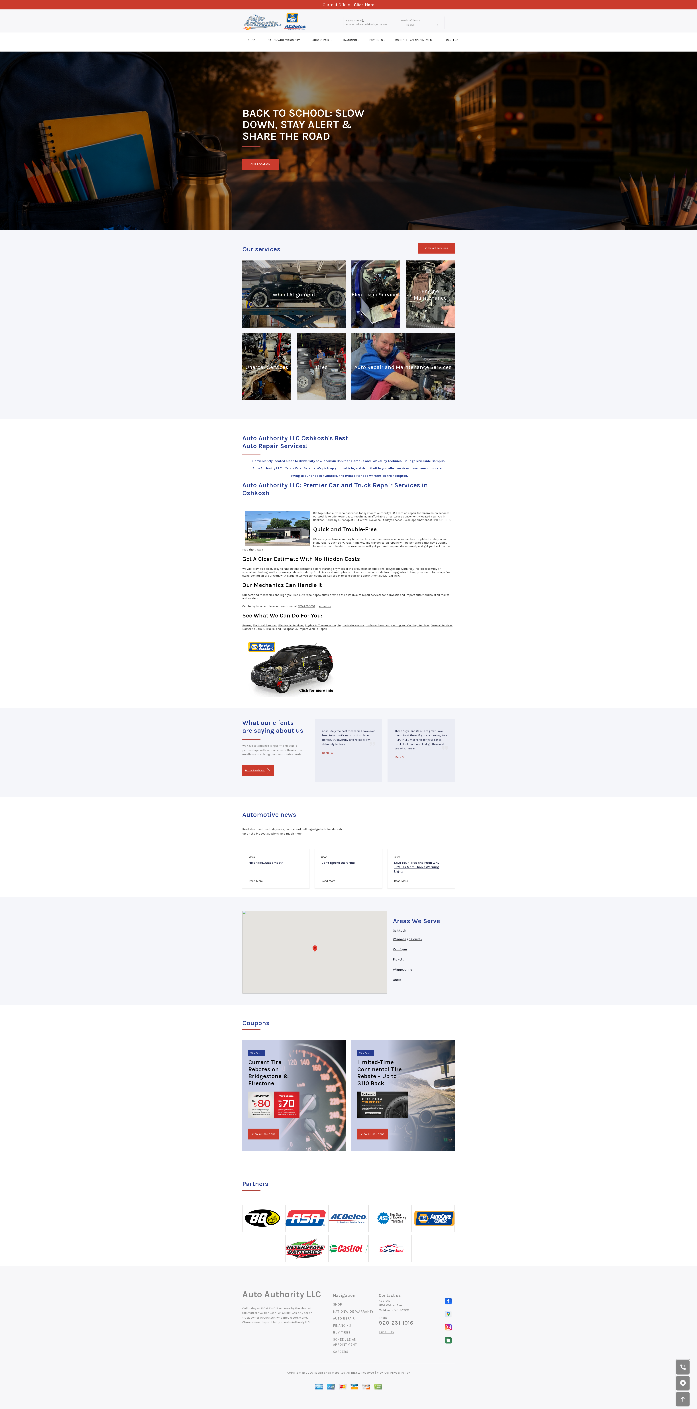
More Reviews (255, 770)
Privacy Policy (400, 1372)
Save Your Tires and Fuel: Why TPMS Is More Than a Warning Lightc (416, 867)
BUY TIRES (376, 40)
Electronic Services (290, 625)
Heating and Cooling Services (410, 625)
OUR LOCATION (260, 164)
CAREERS (452, 40)
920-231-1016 (353, 20)
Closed (410, 24)
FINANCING (349, 40)
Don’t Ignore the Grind (338, 863)
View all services (436, 248)
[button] (315, 948)
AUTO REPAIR (320, 40)
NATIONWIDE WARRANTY (284, 40)
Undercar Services (377, 625)
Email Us (386, 1332)
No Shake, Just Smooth (266, 863)
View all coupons (264, 1134)
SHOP (251, 40)
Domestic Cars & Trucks (258, 629)
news (252, 857)
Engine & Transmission (320, 625)
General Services (442, 625)
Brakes (246, 625)
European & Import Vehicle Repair (304, 629)
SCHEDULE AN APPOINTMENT (414, 40)
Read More (256, 881)
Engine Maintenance (350, 625)
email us (325, 606)
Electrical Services (265, 625)
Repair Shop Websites (329, 1372)
